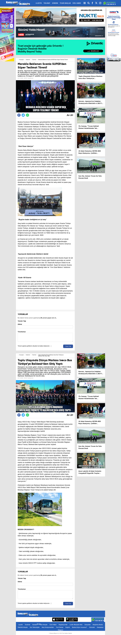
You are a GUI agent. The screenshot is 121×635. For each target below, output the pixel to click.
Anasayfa (21, 59)
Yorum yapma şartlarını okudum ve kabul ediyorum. (34, 346)
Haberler (28, 59)
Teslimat (34, 59)
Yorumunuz (22, 332)
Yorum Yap (68, 346)
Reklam (32, 620)
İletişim (26, 620)
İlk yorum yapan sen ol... (49, 318)
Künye (20, 620)
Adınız (20, 324)
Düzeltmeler (46, 620)
